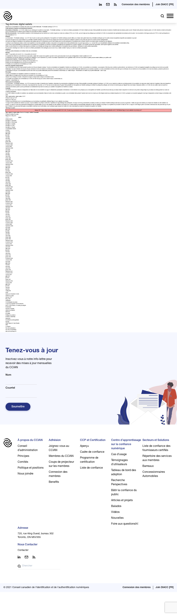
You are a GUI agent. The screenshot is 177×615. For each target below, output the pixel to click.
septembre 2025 (9, 148)
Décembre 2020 (9, 221)
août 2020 (8, 227)
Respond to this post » (11, 99)
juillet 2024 (8, 167)
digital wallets (19, 96)
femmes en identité (10, 308)
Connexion (8, 326)
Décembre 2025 (9, 143)
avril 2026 (8, 138)
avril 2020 (8, 234)
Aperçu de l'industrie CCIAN (12, 294)
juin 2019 (7, 250)
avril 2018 (8, 266)
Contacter (23, 550)
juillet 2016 (8, 284)
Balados (116, 506)
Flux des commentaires (11, 329)
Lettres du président (10, 310)
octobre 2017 (9, 274)
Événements (8, 307)
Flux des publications (10, 328)
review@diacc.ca (63, 70)
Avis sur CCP (13, 98)
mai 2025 (8, 153)
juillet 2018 (8, 263)
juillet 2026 (8, 133)
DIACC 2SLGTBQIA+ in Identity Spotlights (16, 305)
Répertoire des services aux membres (157, 458)
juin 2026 (7, 135)
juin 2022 (7, 195)
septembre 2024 (9, 164)
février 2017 (8, 279)
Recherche (8, 318)
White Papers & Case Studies (12, 323)
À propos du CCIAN (30, 440)
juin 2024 (7, 169)
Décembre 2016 (9, 281)
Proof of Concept (24, 112)
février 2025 (8, 158)
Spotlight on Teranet (10, 127)
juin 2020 (7, 231)
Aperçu (84, 446)
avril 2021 (8, 214)
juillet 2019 (8, 248)
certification (8, 300)
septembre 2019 (9, 245)
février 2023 (8, 184)
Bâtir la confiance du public (124, 492)
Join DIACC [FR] (165, 4)
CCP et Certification (92, 440)
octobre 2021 (9, 205)
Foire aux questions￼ (124, 524)
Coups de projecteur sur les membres (14, 303)
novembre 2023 (9, 174)
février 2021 (8, 218)
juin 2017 (7, 277)
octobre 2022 (9, 188)
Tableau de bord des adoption (123, 472)
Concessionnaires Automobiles (153, 474)
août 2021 (8, 208)
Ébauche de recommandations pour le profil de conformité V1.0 (20, 62)
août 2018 (8, 261)
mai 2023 (8, 179)
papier (13, 108)
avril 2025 (8, 154)
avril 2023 (8, 180)
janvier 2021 (8, 219)
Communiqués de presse (11, 302)
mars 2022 (8, 198)
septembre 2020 (9, 226)
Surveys (7, 321)
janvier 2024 (8, 172)
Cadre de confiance (92, 452)
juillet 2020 (8, 229)
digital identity (11, 96)
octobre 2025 (9, 146)
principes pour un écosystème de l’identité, (90, 90)
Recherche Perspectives (119, 482)
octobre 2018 (9, 260)
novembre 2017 (9, 273)
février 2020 (8, 237)
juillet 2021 (8, 210)
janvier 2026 (8, 141)
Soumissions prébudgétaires (12, 320)
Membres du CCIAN (61, 456)
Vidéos (115, 512)
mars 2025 (8, 156)
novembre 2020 (9, 222)
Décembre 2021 (9, 201)
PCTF (23, 96)
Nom (8, 375)
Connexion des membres (136, 4)
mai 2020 (8, 232)
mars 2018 (8, 268)
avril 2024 (8, 171)
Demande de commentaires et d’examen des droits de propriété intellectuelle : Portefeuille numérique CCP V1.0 (31, 26)
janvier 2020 (8, 239)
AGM (7, 292)
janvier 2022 (8, 200)
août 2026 (8, 132)
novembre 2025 (9, 145)
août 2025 (8, 150)
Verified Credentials (34, 112)
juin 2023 (7, 177)
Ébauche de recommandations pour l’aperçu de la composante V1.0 (22, 61)
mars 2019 (8, 253)
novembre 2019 (9, 242)
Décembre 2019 (9, 240)
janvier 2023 (8, 185)
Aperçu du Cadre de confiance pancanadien (77, 48)
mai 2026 (8, 137)
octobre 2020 (9, 224)
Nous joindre (25, 474)
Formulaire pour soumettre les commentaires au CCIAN (19, 64)
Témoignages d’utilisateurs (119, 462)
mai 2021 (8, 213)
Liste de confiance (91, 468)
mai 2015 (8, 289)
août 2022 (8, 192)
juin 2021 (7, 211)
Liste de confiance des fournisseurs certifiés (156, 448)
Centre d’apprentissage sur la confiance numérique (126, 444)
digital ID (10, 112)
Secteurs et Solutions (155, 440)
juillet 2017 (8, 276)
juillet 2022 (8, 193)
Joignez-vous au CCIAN (59, 448)
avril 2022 (8, 197)
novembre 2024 (9, 161)
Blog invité (8, 299)
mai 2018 (8, 264)
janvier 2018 (8, 270)
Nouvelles (8, 313)
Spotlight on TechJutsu (11, 120)
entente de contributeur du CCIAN (74, 67)
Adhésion (55, 440)
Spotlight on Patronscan (11, 122)
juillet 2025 (8, 151)
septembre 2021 (9, 206)
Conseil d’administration (28, 448)
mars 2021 (8, 216)
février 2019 (8, 255)
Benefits (54, 482)
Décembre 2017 (9, 271)
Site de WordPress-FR (11, 331)
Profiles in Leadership (10, 316)
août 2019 (8, 247)
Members (8, 312)
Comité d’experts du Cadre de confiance (59, 33)
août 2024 (8, 166)
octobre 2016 (9, 282)
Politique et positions (10, 315)
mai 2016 (8, 287)
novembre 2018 (9, 258)
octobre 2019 (9, 244)
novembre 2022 (9, 187)
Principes (23, 456)
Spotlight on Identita (10, 124)
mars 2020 (8, 235)
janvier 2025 (8, 159)
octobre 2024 (9, 163)
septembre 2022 (9, 190)
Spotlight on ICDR (10, 125)
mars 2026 (8, 140)
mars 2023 (8, 182)
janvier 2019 (8, 257)
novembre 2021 (9, 203)
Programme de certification (89, 460)
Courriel (10, 388)
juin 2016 (7, 286)
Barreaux (148, 466)
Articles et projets (14, 114)
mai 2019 (8, 252)
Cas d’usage (119, 454)
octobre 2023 (9, 175)
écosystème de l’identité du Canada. (64, 86)
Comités (23, 462)
